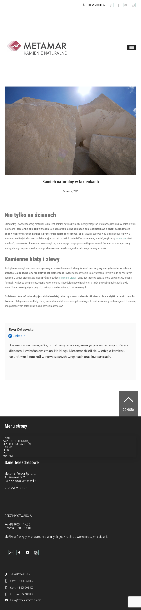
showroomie (38, 537)
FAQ (5, 453)
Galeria (7, 447)
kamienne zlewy (67, 277)
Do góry (129, 409)
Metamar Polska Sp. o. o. (20, 473)
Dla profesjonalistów (17, 444)
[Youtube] (126, 5)
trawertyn (120, 238)
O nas (6, 438)
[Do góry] (128, 399)
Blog (6, 450)
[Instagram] (133, 5)
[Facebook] (118, 5)
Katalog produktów (15, 441)
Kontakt (8, 455)
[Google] (111, 5)
